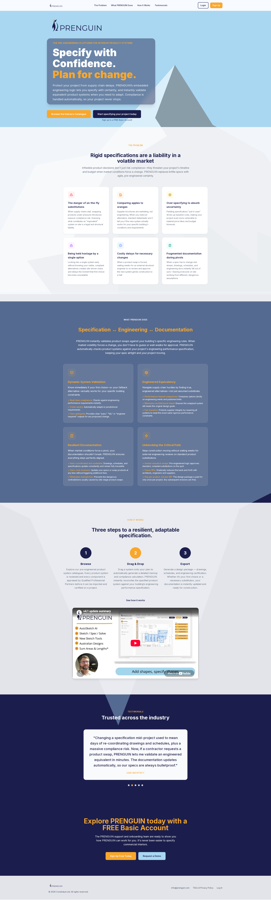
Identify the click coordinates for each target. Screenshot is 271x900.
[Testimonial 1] (129, 785)
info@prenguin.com (180, 888)
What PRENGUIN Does (122, 5)
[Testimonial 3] (135, 785)
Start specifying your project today (117, 114)
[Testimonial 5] (142, 785)
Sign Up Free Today (121, 856)
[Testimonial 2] (132, 785)
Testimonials (161, 5)
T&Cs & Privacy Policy (203, 888)
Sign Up (216, 5)
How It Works (143, 5)
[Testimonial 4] (139, 785)
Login (203, 5)
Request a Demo (152, 856)
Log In (219, 888)
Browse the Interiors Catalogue (68, 114)
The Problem (100, 5)
